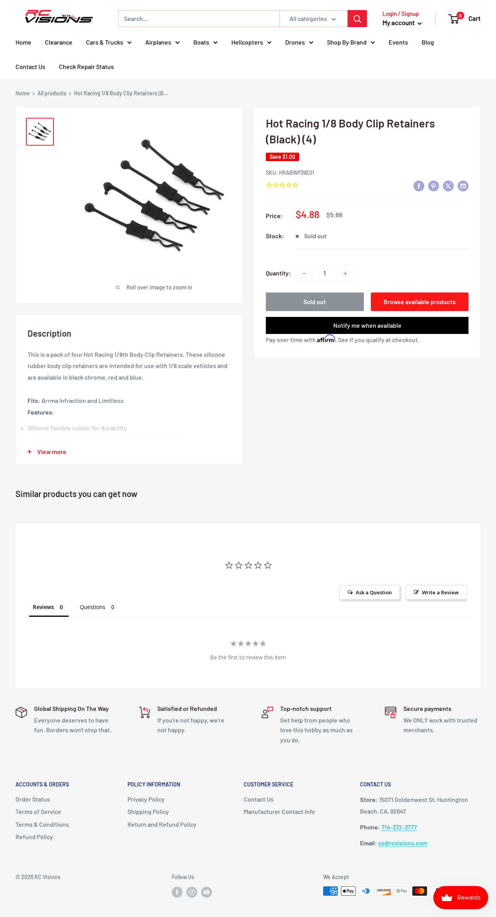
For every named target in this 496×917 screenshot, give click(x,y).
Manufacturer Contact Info (279, 811)
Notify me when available (367, 325)
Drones (295, 42)
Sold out (314, 302)
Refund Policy (34, 836)
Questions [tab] (92, 607)
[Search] (357, 18)
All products (52, 93)
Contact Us (30, 66)
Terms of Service (38, 811)
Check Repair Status (86, 66)
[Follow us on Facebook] (177, 891)
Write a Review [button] (440, 592)
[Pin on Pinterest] (433, 186)
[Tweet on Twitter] (448, 186)
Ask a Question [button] (374, 592)
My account (399, 22)
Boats (201, 42)
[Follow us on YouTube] (206, 891)
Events (398, 42)
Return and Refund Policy (161, 824)
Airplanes (158, 42)
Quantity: (278, 273)
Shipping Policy (148, 811)
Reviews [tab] (43, 607)
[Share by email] (463, 186)
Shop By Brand (347, 42)
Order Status (33, 799)
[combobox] (198, 18)
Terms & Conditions (42, 824)
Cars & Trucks (104, 42)
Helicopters (247, 42)
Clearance (58, 42)
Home (23, 42)
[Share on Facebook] (418, 186)
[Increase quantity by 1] (345, 273)
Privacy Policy (146, 799)
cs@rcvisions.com (402, 842)
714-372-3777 (399, 827)
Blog (428, 42)
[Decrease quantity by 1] (304, 273)
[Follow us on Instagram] (191, 891)
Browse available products (420, 302)
